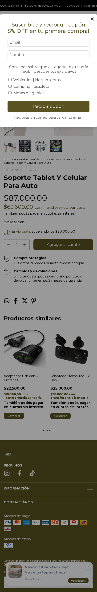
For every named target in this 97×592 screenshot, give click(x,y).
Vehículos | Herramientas (37, 80)
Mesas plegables (28, 93)
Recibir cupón (49, 106)
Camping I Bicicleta (31, 86)
